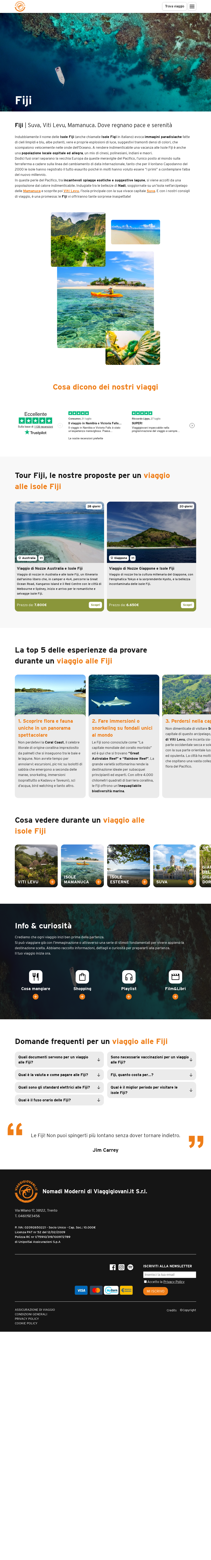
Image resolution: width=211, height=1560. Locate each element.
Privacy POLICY (27, 1319)
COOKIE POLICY (26, 1323)
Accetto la (166, 1282)
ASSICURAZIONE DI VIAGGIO (35, 1310)
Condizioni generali (31, 1314)
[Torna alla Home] (20, 6)
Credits (172, 1310)
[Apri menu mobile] (192, 6)
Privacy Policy (174, 1282)
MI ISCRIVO (155, 1291)
